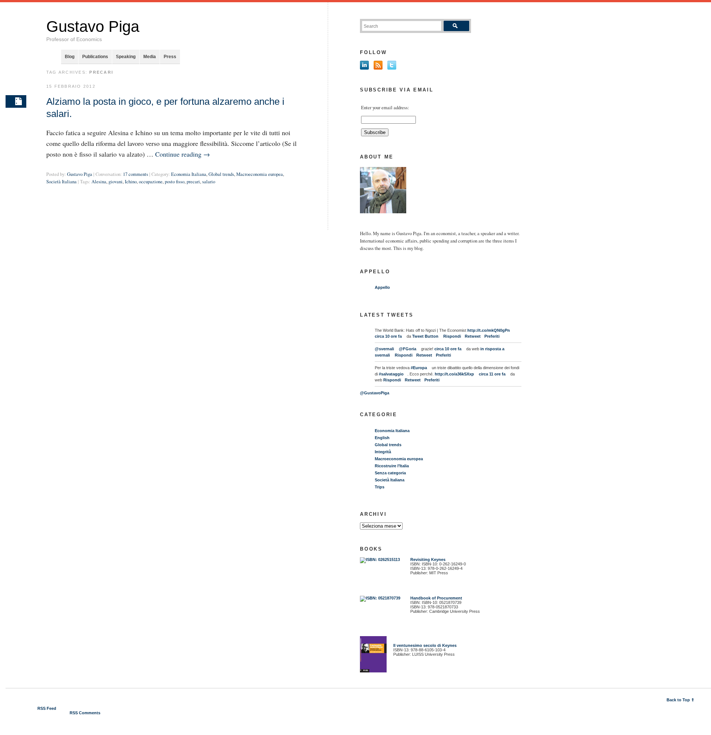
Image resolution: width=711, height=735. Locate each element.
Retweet (473, 336)
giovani (116, 181)
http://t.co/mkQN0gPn (488, 330)
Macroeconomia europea (259, 174)
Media (149, 56)
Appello (382, 287)
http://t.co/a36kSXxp (454, 374)
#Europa (419, 367)
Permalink (16, 101)
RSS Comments (85, 713)
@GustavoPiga (374, 393)
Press (170, 56)
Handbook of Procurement (436, 598)
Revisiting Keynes (427, 559)
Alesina (98, 181)
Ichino (131, 181)
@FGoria (407, 349)
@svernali (384, 349)
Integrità (383, 452)
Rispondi (452, 336)
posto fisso (174, 181)
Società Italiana (61, 181)
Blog (69, 56)
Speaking (126, 56)
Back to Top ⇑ (680, 700)
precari (193, 181)
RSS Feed (46, 708)
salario (208, 181)
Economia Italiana (188, 174)
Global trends (221, 174)
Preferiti (492, 336)
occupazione (151, 181)
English (382, 437)
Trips (379, 487)
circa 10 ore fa (388, 336)
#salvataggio (391, 374)
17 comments (135, 174)
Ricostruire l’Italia (392, 466)
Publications (95, 56)
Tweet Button (425, 336)
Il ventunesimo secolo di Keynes (423, 645)
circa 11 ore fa (492, 374)
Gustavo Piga (92, 26)
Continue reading (182, 154)
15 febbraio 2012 (71, 86)
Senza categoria (390, 473)
